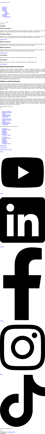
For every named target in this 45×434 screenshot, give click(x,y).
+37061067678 (7, 16)
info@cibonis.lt (3, 145)
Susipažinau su (8, 432)
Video (6, 11)
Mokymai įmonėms (6, 129)
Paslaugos (4, 8)
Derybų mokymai (6, 114)
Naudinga (4, 10)
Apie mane (4, 7)
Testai (6, 12)
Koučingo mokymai (6, 115)
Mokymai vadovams (6, 111)
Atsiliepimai (4, 14)
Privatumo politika (6, 135)
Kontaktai (4, 15)
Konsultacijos (5, 117)
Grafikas (4, 9)
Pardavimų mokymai (6, 112)
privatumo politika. (11, 432)
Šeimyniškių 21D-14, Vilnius (6, 149)
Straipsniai (7, 13)
